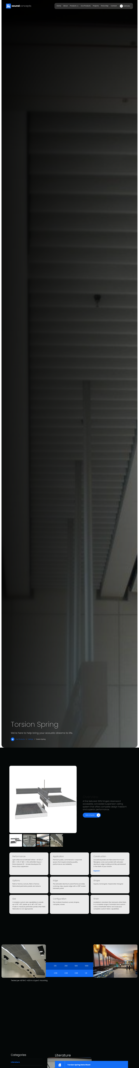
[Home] (12, 739)
